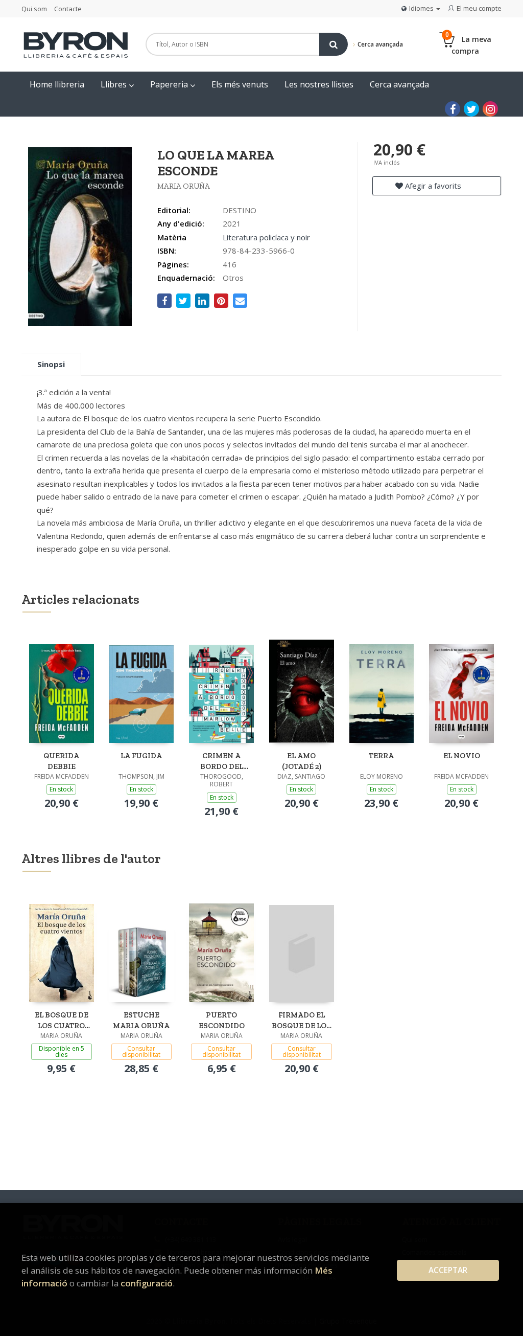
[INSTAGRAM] (490, 109)
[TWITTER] (471, 109)
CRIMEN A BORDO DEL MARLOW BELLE (222, 761)
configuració (147, 1283)
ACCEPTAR (448, 1270)
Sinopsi (51, 364)
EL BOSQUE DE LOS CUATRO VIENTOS (61, 1020)
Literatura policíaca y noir (266, 237)
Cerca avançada (379, 44)
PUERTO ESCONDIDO (222, 1020)
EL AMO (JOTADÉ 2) (301, 761)
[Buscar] (333, 44)
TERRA (381, 755)
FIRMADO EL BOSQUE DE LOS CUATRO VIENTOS (301, 1020)
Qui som (34, 8)
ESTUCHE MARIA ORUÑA (141, 1020)
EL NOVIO (461, 755)
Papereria (170, 84)
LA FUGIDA (141, 755)
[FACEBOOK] (452, 109)
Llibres (115, 84)
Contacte (68, 8)
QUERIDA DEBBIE (61, 761)
